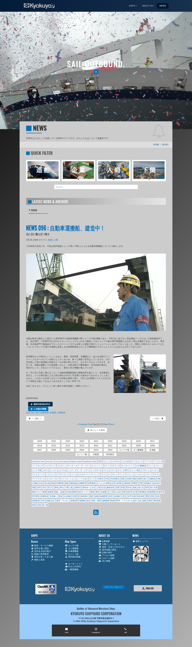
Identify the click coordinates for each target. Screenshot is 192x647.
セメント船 (134, 470)
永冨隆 (103, 492)
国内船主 (148, 483)
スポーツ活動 (107, 558)
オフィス (107, 466)
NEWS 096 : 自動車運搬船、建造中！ (65, 227)
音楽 (39, 505)
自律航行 (117, 496)
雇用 (150, 501)
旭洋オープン (83, 492)
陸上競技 (143, 501)
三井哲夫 (100, 479)
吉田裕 (119, 483)
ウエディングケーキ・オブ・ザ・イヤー (73, 466)
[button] (96, 72)
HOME (156, 145)
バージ (74, 474)
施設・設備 (59, 492)
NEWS (162, 6)
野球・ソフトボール (124, 501)
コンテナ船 (36, 470)
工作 (93, 487)
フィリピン (106, 474)
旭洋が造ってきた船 (43, 557)
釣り (136, 501)
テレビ (35, 474)
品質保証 (127, 483)
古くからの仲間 (103, 483)
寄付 (61, 487)
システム (62, 470)
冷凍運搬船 (73, 551)
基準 (39, 487)
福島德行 (84, 496)
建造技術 (110, 487)
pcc (33, 413)
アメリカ (148, 461)
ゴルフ (45, 470)
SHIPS (132, 6)
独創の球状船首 (41, 554)
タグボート (145, 470)
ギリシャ (150, 466)
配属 (113, 501)
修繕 (135, 479)
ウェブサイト (50, 466)
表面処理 (35, 501)
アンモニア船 (158, 461)
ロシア (92, 479)
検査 (92, 492)
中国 (107, 479)
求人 (109, 492)
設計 (53, 501)
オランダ (116, 466)
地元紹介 (156, 483)
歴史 (97, 492)
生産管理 (44, 413)
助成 (53, 483)
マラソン (129, 474)
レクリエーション (68, 479)
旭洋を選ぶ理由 (41, 548)
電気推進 (157, 501)
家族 (56, 487)
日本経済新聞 (71, 492)
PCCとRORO (74, 566)
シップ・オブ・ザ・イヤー (78, 470)
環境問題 (151, 492)
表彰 (158, 496)
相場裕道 (44, 496)
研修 (60, 496)
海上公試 (116, 492)
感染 (135, 487)
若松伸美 (140, 496)
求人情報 (105, 561)
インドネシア (37, 466)
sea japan (64, 461)
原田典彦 (91, 483)
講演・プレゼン (62, 501)
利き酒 (47, 483)
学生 (44, 487)
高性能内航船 (74, 557)
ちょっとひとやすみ (111, 461)
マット (122, 474)
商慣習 (135, 483)
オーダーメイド (128, 466)
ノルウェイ (50, 474)
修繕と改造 (39, 560)
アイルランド (137, 461)
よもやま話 (125, 461)
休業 (123, 479)
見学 (43, 501)
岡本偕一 (86, 487)
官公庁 (50, 487)
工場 (98, 487)
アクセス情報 (107, 555)
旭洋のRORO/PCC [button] (41, 404)
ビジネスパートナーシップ (89, 474)
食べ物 (45, 505)
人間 (56, 240)
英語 (153, 496)
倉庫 (140, 479)
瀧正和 (129, 492)
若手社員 (131, 496)
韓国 (34, 505)
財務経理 (74, 501)
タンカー (154, 470)
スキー (113, 470)
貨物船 (82, 501)
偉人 (145, 479)
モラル (157, 474)
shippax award (76, 461)
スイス (106, 470)
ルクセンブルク (52, 479)
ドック (42, 474)
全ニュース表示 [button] (97, 430)
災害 (136, 492)
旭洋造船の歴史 (109, 550)
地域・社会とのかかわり (113, 547)
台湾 (113, 483)
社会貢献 (67, 496)
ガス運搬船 (140, 466)
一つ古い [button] (156, 418)
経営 (111, 496)
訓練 (48, 501)
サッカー (53, 470)
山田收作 (61, 413)
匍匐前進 (74, 483)
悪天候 (128, 487)
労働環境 (60, 483)
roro (37, 413)
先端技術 (152, 479)
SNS (100, 461)
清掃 (123, 492)
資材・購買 (96, 501)
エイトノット (96, 466)
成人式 (141, 487)
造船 (50, 240)
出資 (41, 483)
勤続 (67, 483)
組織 (97, 496)
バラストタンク (63, 474)
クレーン (159, 466)
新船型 (50, 492)
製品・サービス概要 (43, 545)
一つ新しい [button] (36, 418)
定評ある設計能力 (42, 551)
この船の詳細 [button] (39, 408)
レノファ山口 (82, 479)
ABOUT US (147, 6)
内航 (159, 479)
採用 (147, 487)
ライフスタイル (38, 479)
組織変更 (103, 496)
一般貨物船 (73, 569)
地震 (34, 487)
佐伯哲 (53, 413)
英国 (147, 496)
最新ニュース (141, 541)
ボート (115, 474)
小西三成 (68, 487)
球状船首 (142, 492)
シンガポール (96, 470)
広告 (103, 487)
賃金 (88, 501)
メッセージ (139, 474)
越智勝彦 (106, 501)
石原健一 (53, 496)
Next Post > (109, 424)
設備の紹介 (106, 552)
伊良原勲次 (114, 479)
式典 (117, 487)
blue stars (41, 461)
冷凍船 (35, 483)
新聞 (44, 492)
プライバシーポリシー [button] (113, 587)
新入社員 (154, 487)
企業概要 (105, 541)
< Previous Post (84, 424)
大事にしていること (111, 544)
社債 (74, 496)
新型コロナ (36, 492)
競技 (92, 496)
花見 (125, 496)
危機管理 (82, 483)
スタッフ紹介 (122, 470)
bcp (33, 461)
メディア (149, 474)
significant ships (90, 461)
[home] (80, 589)
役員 (122, 487)
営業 (141, 483)
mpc (48, 461)
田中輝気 (35, 496)
